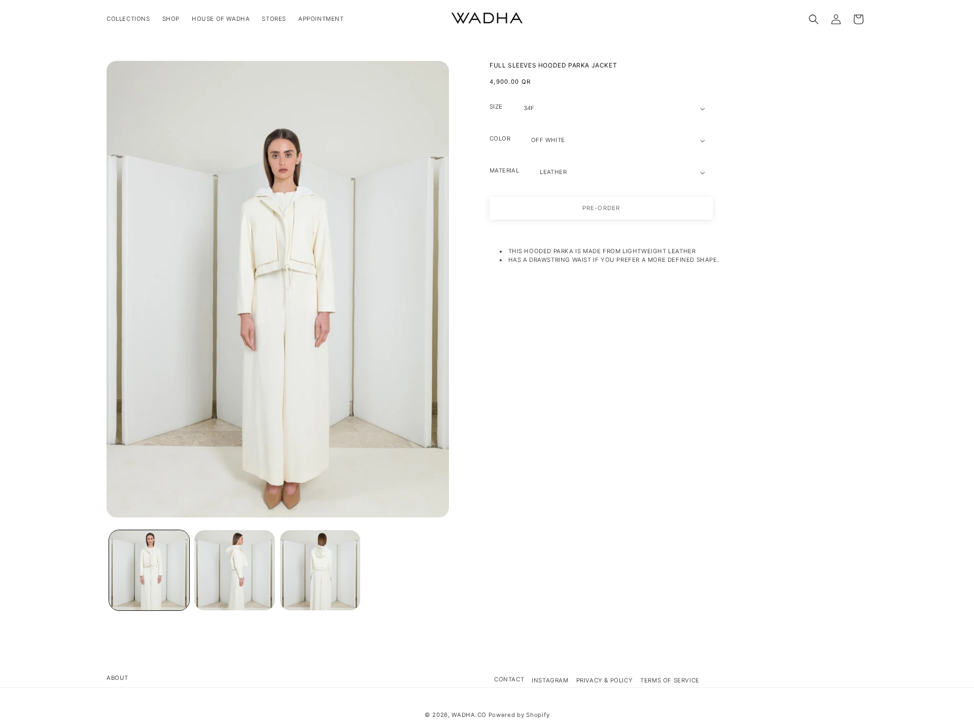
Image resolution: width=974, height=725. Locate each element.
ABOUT (117, 677)
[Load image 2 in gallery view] (234, 570)
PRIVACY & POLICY (604, 680)
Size (496, 106)
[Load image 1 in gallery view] (149, 570)
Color (500, 138)
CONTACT (509, 679)
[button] (814, 19)
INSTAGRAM (550, 680)
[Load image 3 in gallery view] (320, 570)
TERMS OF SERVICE (670, 680)
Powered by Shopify (519, 714)
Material (504, 170)
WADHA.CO (468, 714)
